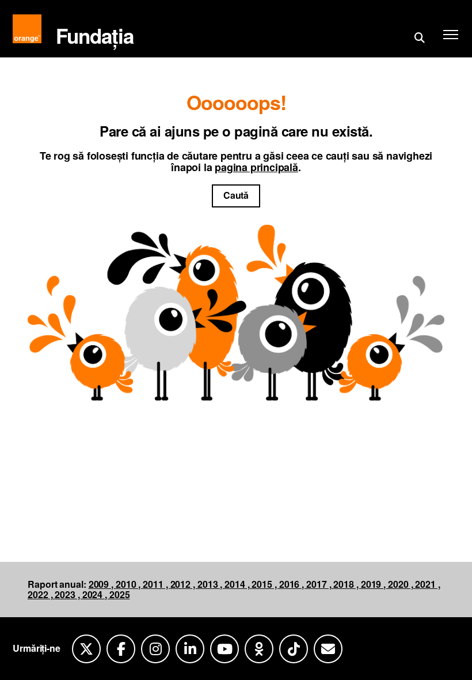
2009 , (102, 584)
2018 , (346, 584)
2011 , (156, 584)
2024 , (95, 594)
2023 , (68, 594)
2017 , (319, 584)
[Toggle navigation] (448, 34)
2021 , (427, 584)
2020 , (401, 584)
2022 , (41, 594)
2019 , (374, 584)
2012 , (183, 584)
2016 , (292, 584)
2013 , (210, 584)
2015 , (265, 584)
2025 (119, 594)
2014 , (238, 584)
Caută (236, 195)
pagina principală (256, 167)
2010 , (129, 584)
